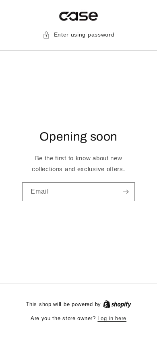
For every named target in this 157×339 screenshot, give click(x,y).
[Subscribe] (125, 191)
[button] (79, 35)
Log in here (111, 318)
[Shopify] (117, 304)
